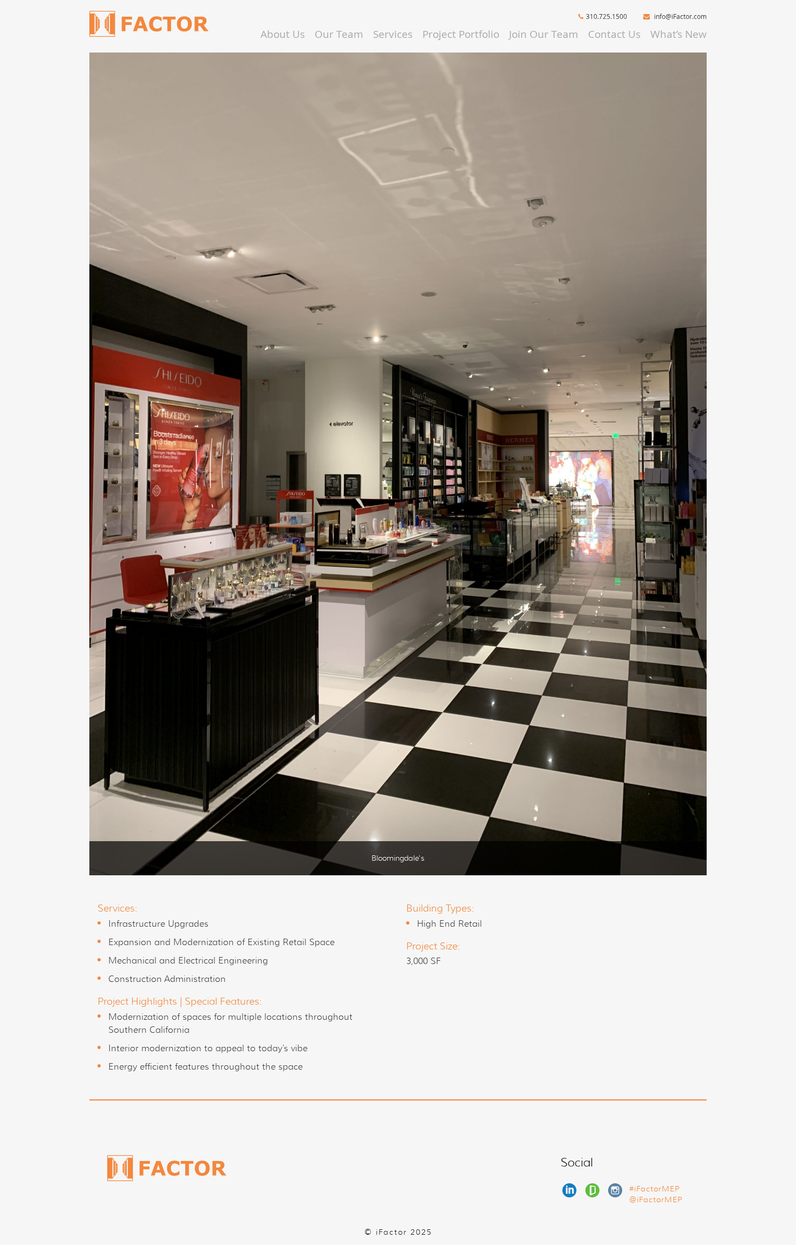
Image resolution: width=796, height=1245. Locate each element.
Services (393, 34)
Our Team (339, 34)
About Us (282, 34)
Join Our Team (543, 34)
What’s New (678, 34)
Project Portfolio (460, 34)
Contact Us (614, 34)
